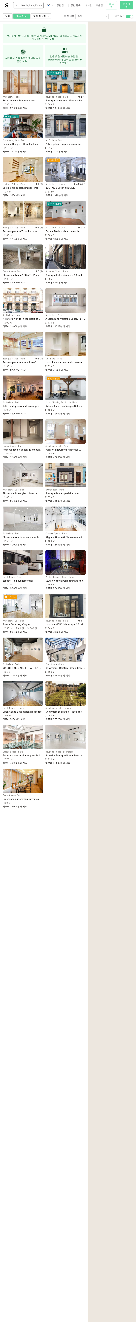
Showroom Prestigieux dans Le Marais (20, 493)
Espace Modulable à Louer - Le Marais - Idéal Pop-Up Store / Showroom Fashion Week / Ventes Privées (64, 231)
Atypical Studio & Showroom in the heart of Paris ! (65, 537)
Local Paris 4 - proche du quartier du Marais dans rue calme (64, 362)
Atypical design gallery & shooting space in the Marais (22, 450)
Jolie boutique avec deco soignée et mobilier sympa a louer (21, 406)
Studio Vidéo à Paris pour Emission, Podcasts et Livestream (65, 581)
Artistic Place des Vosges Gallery (63, 406)
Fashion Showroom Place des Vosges (61, 450)
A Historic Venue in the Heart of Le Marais (22, 319)
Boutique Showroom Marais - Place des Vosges (65, 100)
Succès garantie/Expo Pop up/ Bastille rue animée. (20, 231)
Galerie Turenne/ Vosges (16, 624)
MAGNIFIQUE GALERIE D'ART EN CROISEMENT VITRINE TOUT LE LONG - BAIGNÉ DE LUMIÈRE (20, 668)
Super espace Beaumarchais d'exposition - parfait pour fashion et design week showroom (22, 100)
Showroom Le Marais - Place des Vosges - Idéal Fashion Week (63, 712)
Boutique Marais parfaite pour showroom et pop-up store (62, 493)
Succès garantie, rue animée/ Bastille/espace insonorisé (19, 362)
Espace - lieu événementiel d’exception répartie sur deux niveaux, (19, 581)
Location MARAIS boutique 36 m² (64, 624)
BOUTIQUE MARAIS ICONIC (60, 187)
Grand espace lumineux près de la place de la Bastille (22, 755)
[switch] (129, 16)
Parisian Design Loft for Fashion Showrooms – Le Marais (20, 144)
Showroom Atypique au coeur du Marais (21, 537)
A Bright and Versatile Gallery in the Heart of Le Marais (65, 319)
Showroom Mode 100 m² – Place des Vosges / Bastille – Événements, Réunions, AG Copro (21, 275)
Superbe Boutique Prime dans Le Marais (63, 755)
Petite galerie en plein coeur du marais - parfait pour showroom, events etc (63, 144)
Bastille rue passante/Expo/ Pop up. (21, 188)
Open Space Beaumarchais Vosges (22, 711)
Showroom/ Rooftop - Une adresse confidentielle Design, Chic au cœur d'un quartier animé (64, 668)
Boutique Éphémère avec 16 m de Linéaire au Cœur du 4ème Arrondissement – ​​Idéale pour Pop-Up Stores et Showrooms (64, 275)
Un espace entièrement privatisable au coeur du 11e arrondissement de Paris (23, 799)
